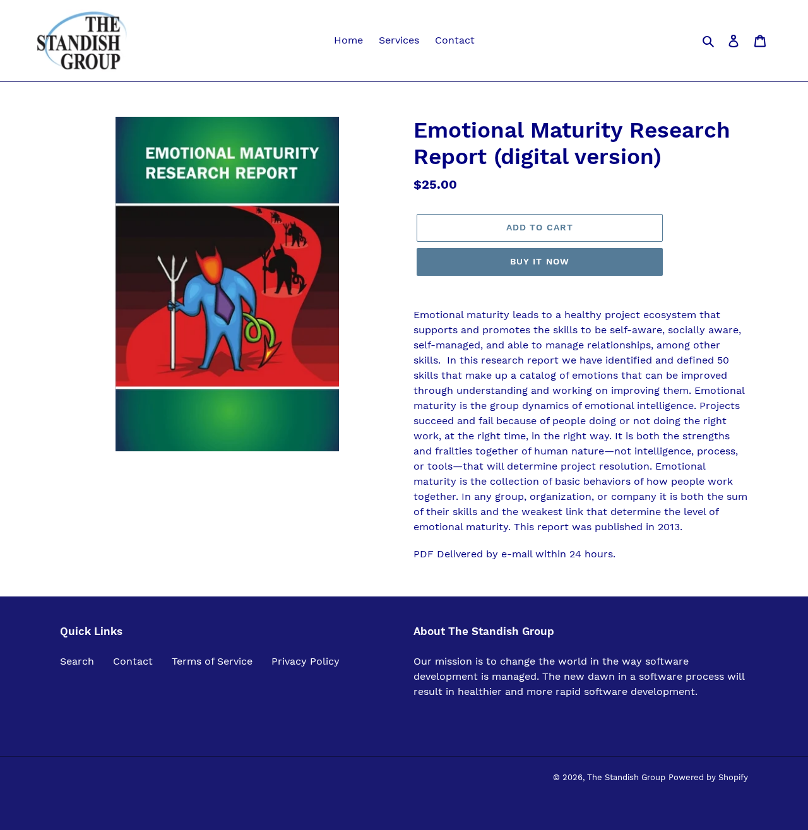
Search (77, 661)
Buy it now (539, 261)
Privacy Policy (305, 661)
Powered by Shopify (708, 777)
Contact (133, 661)
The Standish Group (626, 777)
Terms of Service (212, 661)
